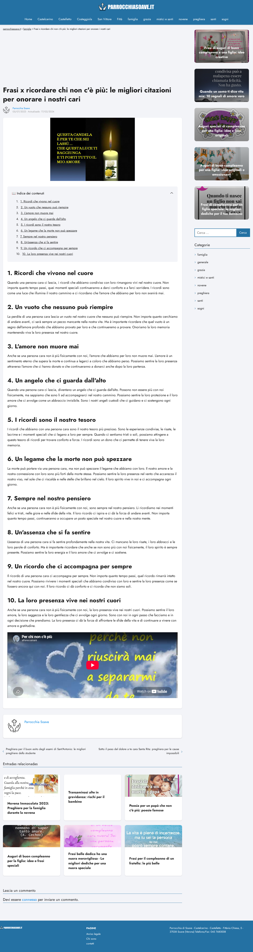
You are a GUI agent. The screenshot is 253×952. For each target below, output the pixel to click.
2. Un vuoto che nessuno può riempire (44, 207)
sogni (225, 19)
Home (28, 19)
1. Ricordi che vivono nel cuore (39, 201)
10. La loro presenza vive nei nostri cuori (47, 254)
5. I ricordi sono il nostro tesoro (40, 225)
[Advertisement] (92, 58)
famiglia (133, 19)
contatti (90, 943)
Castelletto (65, 19)
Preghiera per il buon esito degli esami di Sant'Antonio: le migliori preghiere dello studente (46, 751)
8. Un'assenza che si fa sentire (39, 242)
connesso (29, 899)
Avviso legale (93, 934)
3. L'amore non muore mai (37, 213)
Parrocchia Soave (21, 108)
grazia (147, 19)
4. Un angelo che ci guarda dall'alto (43, 219)
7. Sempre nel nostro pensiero (38, 236)
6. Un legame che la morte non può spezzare (49, 230)
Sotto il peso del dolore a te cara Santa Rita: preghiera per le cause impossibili (139, 751)
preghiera (199, 19)
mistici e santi (165, 19)
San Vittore (104, 19)
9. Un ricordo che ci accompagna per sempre (49, 248)
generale (202, 262)
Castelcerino (45, 19)
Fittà (119, 19)
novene (183, 19)
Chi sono (91, 939)
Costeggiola (84, 19)
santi (213, 19)
